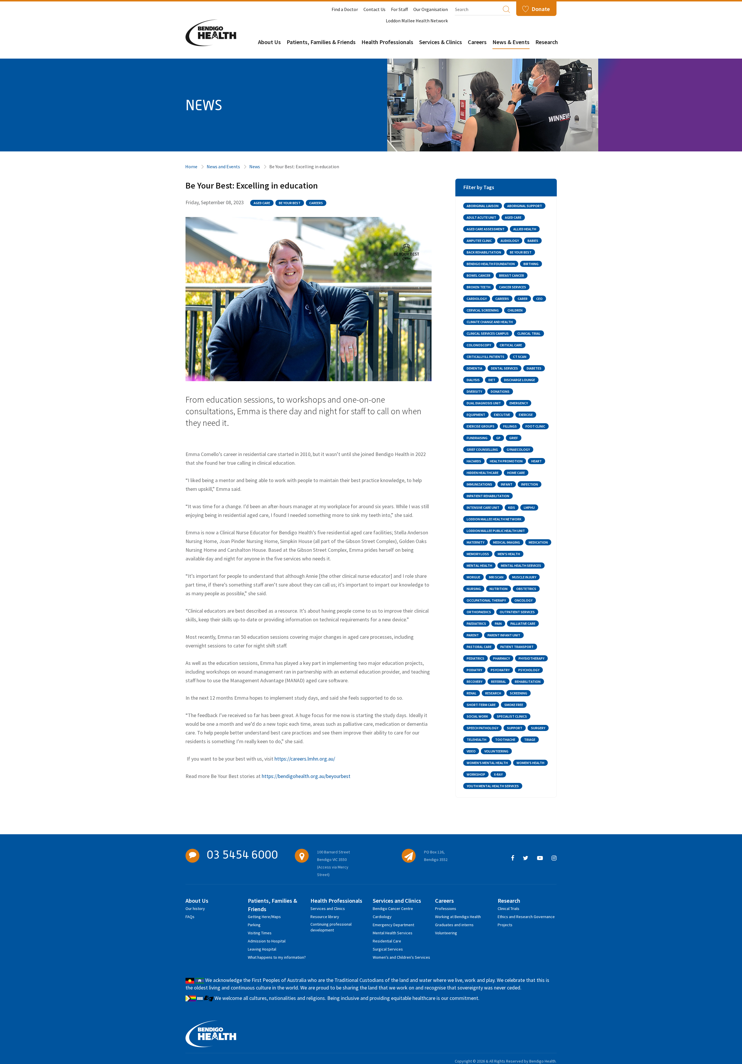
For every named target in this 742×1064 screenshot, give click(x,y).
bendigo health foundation (491, 264)
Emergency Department (393, 924)
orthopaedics (479, 612)
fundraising (477, 438)
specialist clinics (512, 716)
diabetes (534, 368)
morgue (473, 577)
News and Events (223, 166)
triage (529, 739)
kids (511, 507)
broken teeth (478, 287)
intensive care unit (483, 507)
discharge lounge (519, 380)
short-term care (481, 705)
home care (516, 473)
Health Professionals (387, 42)
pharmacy (501, 658)
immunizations (479, 484)
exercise (526, 414)
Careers (477, 42)
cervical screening (483, 310)
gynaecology (518, 449)
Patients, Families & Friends (321, 42)
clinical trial (529, 333)
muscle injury (524, 577)
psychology (528, 670)
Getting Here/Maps (264, 916)
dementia (474, 368)
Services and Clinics (327, 908)
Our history (195, 908)
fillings (510, 426)
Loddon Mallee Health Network (417, 20)
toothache (505, 739)
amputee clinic (479, 240)
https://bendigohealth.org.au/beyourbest (306, 776)
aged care (262, 203)
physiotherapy (531, 658)
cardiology (477, 298)
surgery (538, 728)
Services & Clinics (440, 42)
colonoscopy (479, 345)
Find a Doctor (345, 9)
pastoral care (479, 647)
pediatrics (475, 658)
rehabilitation (528, 681)
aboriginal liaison (483, 206)
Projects (505, 924)
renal (472, 693)
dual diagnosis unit (484, 403)
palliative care (522, 623)
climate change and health (490, 322)
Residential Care (387, 941)
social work (477, 716)
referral (498, 681)
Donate (541, 8)
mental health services (521, 565)
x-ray (498, 774)
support (514, 728)
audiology (510, 240)
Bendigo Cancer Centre (393, 908)
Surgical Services (388, 949)
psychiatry (500, 670)
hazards (474, 461)
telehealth (476, 739)
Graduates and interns (454, 924)
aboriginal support (524, 206)
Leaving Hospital (262, 949)
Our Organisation (430, 9)
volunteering (496, 751)
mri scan (496, 577)
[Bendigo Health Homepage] (211, 1033)
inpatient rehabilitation (488, 496)
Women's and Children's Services (401, 957)
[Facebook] (512, 858)
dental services (504, 368)
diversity (474, 391)
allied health (524, 229)
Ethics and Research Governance (526, 916)
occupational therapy (486, 600)
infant (506, 484)
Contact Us (374, 9)
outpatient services (517, 612)
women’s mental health (487, 763)
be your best (290, 203)
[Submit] (506, 9)
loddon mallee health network (494, 519)
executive (502, 414)
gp (498, 438)
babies (533, 240)
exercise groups (480, 426)
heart (536, 461)
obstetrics (526, 589)
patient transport (517, 647)
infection (529, 484)
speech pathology (482, 728)
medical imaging (506, 542)
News (254, 166)
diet (491, 380)
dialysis (473, 380)
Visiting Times (260, 932)
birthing (531, 264)
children (515, 310)
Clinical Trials (508, 908)
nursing (474, 589)
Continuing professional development (331, 925)
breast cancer (511, 275)
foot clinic (535, 426)
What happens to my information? (277, 957)
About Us (269, 42)
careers (316, 203)
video (471, 751)
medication (538, 542)
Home (191, 166)
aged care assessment (486, 229)
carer (523, 298)
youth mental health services (493, 786)
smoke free (513, 705)
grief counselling (482, 449)
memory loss (478, 554)
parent (473, 635)
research (493, 693)
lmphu (529, 507)
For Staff (399, 9)
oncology (523, 600)
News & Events (511, 42)
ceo (539, 298)
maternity (475, 542)
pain (498, 623)
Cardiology (382, 916)
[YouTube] (540, 858)
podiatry (474, 670)
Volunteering (446, 932)
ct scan (519, 356)
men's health (509, 554)
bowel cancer (478, 275)
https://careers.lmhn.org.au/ (304, 758)
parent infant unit (504, 635)
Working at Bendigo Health (458, 916)
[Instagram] (554, 858)
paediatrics (476, 623)
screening (518, 693)
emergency (519, 403)
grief (513, 438)
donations (500, 391)
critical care (511, 345)
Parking (254, 924)
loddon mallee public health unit (496, 531)
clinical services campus (488, 333)
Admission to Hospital (266, 941)
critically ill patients (485, 356)
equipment (476, 414)
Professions (445, 908)
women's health (530, 763)
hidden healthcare (483, 473)
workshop (476, 774)
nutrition (499, 589)
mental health (479, 565)
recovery (474, 681)
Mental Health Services (392, 932)
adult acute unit (481, 217)
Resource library (324, 916)
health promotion (506, 461)
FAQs (190, 916)
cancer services (512, 287)
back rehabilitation (484, 252)
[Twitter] (525, 858)
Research (546, 42)
